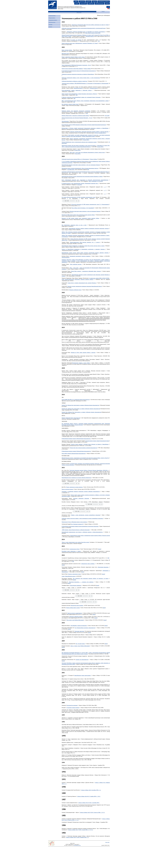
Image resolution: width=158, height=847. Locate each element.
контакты (107, 3)
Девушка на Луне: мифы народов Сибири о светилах (83, 352)
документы (88, 1)
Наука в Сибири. (93, 159)
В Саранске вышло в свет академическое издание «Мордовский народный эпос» (80, 183)
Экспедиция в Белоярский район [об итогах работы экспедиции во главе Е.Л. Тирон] (90, 24)
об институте (82, 1)
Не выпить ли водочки (75, 39)
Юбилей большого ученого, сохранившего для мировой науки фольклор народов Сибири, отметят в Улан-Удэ (85, 458)
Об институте (79, 12)
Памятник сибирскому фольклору (81, 498)
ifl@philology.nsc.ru (77, 845)
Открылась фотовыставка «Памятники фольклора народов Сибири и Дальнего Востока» (89, 131)
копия (99, 549)
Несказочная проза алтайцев (77, 605)
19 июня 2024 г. (86, 139)
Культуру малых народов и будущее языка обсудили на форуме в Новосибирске (90, 444)
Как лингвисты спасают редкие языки (70, 104)
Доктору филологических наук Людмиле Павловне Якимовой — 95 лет (77, 117)
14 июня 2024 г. (100, 146)
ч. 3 (105, 190)
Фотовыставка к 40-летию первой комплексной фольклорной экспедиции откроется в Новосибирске (85, 128)
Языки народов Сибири (67, 50)
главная (75, 1)
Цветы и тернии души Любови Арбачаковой (80, 645)
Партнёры (50, 24)
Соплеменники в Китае (74, 549)
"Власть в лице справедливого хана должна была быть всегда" (75, 542)
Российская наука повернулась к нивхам (71, 551)
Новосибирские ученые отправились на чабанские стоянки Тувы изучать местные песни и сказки (83, 245)
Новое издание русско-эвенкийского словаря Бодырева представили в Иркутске (79, 93)
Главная (103, 11)
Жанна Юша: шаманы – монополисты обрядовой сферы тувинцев (86, 271)
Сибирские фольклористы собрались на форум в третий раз (74, 81)
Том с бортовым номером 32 (77, 524)
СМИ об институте (52, 22)
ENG (108, 6)
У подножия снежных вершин (73, 707)
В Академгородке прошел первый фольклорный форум (97, 440)
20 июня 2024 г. (77, 150)
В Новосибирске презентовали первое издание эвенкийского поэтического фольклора (80, 526)
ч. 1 (105, 193)
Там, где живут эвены (80, 643)
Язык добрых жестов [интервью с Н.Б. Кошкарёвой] (83, 207)
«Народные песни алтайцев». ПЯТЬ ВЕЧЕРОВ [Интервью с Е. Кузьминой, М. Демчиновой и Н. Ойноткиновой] (85, 83)
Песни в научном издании (67, 489)
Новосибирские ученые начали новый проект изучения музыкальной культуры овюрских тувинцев (85, 252)
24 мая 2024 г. (78, 153)
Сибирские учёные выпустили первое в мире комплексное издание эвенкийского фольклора (82, 518)
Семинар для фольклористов (82, 659)
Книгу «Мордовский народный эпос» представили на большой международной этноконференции (85, 180)
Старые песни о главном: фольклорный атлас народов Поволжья (82, 282)
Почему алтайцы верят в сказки (73, 607)
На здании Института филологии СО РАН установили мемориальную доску (78, 197)
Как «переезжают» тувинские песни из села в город (74, 225)
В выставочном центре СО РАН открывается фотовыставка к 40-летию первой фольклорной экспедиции (84, 124)
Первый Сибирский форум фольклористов (71, 417)
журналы (76, 3)
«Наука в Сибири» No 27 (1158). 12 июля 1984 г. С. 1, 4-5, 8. (80, 829)
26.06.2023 (79, 184)
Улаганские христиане (79, 631)
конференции (90, 3)
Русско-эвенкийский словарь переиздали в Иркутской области (77, 90)
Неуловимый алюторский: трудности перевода (80, 256)
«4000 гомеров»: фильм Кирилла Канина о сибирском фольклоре (75, 529)
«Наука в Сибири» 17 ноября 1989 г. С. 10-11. (88, 796)
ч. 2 (105, 186)
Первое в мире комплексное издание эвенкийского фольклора (85, 515)
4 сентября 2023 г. (71, 169)
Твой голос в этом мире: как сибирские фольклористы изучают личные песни (87, 152)
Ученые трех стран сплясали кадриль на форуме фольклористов (83, 447)
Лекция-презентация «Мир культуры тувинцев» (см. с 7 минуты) (85, 242)
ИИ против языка (65, 53)
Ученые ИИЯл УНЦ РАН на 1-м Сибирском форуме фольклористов (75, 399)
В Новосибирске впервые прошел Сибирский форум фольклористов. (76, 438)
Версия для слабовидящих (104, 15)
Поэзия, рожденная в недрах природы (74, 487)
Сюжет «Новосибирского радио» (69, 576)
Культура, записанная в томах (74, 574)
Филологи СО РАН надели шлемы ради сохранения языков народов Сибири (78, 214)
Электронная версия (78, 88)
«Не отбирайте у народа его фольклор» (78, 625)
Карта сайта (107, 842)
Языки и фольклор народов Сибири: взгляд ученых (73, 57)
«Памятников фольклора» (103, 567)
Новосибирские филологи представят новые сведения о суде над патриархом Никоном (81, 164)
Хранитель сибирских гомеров (75, 616)
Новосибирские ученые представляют (82, 675)
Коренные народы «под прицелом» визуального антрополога (76, 110)
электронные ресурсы (99, 3)
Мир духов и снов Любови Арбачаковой (75, 620)
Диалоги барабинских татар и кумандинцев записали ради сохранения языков (79, 142)
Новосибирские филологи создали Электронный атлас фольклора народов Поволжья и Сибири (82, 176)
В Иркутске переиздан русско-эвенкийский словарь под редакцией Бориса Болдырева (81, 97)
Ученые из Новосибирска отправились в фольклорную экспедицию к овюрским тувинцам (83, 249)
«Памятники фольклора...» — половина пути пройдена (81, 582)
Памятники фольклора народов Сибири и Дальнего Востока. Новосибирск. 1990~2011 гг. (89, 470)
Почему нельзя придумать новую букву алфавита (72, 68)
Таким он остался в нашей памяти (74, 613)
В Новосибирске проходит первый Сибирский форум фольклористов (76, 451)
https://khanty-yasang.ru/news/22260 (92, 33)
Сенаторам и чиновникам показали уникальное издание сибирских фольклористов (81, 491)
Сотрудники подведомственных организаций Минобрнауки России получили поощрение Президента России (85, 171)
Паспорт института (52, 15)
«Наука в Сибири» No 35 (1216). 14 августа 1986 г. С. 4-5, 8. (92, 812)
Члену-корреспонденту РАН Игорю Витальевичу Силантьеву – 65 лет (76, 65)
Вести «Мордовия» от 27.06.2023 (96, 181)
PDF (99, 41)
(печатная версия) (65, 257)
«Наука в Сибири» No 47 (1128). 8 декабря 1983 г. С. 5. (77, 837)
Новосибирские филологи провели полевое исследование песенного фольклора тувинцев (89, 228)
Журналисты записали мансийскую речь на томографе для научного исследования (86, 31)
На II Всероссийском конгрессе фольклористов (85, 627)
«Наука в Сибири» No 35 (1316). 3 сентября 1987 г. (89, 802)
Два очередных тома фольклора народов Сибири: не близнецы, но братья (91, 578)
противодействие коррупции (103, 1)
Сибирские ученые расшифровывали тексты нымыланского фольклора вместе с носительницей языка (83, 28)
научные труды (83, 3)
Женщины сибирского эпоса (75, 289)
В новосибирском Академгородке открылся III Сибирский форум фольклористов (79, 70)
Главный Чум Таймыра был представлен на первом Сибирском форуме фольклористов (80, 405)
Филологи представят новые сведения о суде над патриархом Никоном (85, 211)
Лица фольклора (65, 121)
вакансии (94, 1)
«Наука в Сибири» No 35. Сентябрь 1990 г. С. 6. (91, 790)
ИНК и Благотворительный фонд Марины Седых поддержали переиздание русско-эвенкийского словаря (85, 100)
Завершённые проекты (53, 20)
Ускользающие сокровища (75, 585)
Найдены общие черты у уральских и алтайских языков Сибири (75, 115)
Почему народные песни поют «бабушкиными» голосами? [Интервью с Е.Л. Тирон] (80, 43)
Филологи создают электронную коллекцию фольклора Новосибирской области (84, 286)
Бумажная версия (90, 36)
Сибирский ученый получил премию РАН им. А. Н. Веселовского (75, 159)
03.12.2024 (107, 115)
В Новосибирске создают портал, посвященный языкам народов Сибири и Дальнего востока (90, 535)
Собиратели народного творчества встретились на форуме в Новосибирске (78, 74)
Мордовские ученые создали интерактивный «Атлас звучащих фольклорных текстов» (80, 168)
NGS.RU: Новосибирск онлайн (88, 136)
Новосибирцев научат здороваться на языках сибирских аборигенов (76, 477)
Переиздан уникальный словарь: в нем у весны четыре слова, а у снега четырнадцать (81, 77)
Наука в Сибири (87, 68)
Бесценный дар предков (72, 705)
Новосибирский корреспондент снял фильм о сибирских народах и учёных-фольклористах (82, 532)
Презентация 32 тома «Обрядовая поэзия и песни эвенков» (74, 522)
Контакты (50, 26)
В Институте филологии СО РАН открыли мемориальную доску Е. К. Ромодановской (90, 204)
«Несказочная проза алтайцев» (88, 563)
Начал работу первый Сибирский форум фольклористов (73, 453)
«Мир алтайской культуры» (76, 264)
